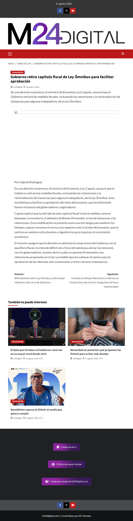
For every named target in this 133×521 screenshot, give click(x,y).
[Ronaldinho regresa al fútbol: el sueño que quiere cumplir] (36, 386)
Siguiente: (94, 280)
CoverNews (67, 515)
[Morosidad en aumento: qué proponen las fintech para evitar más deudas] (96, 327)
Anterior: (39, 278)
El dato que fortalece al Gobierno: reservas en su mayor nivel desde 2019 (36, 352)
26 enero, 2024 (32, 87)
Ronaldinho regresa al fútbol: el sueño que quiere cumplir (36, 412)
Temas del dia (17, 72)
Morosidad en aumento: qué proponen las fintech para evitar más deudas (95, 352)
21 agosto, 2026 (32, 358)
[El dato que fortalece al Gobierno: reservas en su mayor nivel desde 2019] (36, 327)
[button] (11, 53)
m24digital (17, 87)
